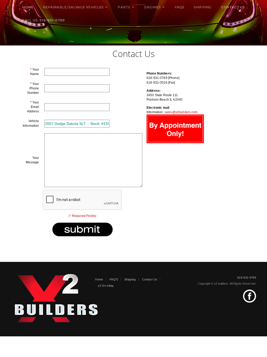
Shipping (202, 7)
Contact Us (149, 279)
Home (99, 279)
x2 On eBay (106, 285)
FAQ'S (114, 279)
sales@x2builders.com (181, 112)
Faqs (179, 7)
